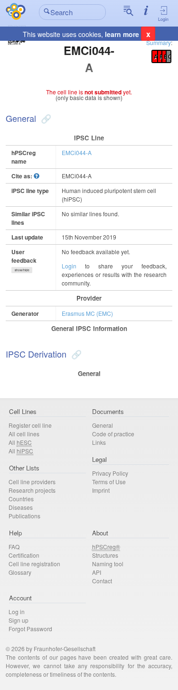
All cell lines (24, 434)
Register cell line (30, 425)
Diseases (21, 507)
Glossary (20, 572)
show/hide (22, 269)
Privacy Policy (110, 473)
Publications (24, 516)
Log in (17, 611)
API (96, 572)
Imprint (101, 490)
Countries (21, 499)
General (102, 425)
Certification (24, 555)
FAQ (14, 547)
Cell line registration (34, 564)
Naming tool (107, 564)
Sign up (18, 620)
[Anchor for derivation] (75, 354)
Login (163, 19)
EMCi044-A (77, 152)
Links (99, 442)
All (20, 442)
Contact (102, 581)
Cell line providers (32, 482)
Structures (105, 555)
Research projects (32, 490)
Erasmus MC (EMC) (87, 313)
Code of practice (113, 434)
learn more (122, 34)
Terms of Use (109, 482)
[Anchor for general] (44, 118)
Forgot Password (30, 629)
